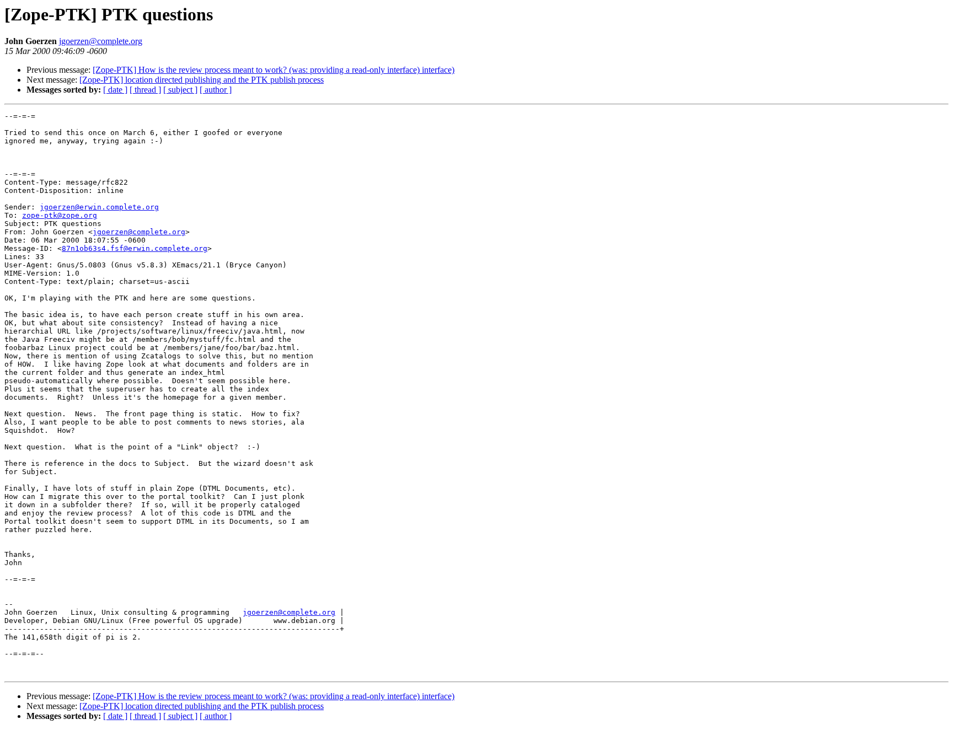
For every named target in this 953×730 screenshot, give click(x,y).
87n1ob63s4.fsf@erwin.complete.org (134, 248)
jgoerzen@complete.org (100, 41)
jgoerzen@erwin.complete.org (99, 207)
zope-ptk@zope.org (59, 215)
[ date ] (115, 89)
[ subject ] (180, 89)
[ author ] (216, 89)
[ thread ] (145, 89)
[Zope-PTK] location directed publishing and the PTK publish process (201, 79)
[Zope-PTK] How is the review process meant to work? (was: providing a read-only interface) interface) (273, 69)
